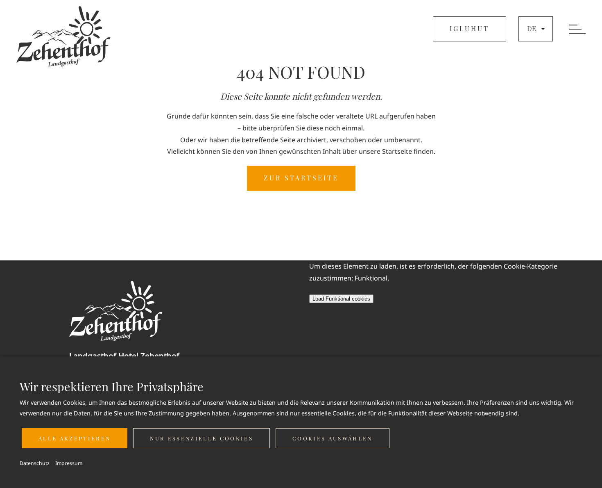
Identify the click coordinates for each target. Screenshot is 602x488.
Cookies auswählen (332, 438)
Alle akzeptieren (74, 438)
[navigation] (577, 30)
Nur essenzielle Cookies (201, 438)
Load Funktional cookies (341, 299)
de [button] (531, 28)
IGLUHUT (469, 28)
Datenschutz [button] (35, 463)
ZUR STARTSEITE (301, 177)
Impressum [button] (68, 463)
